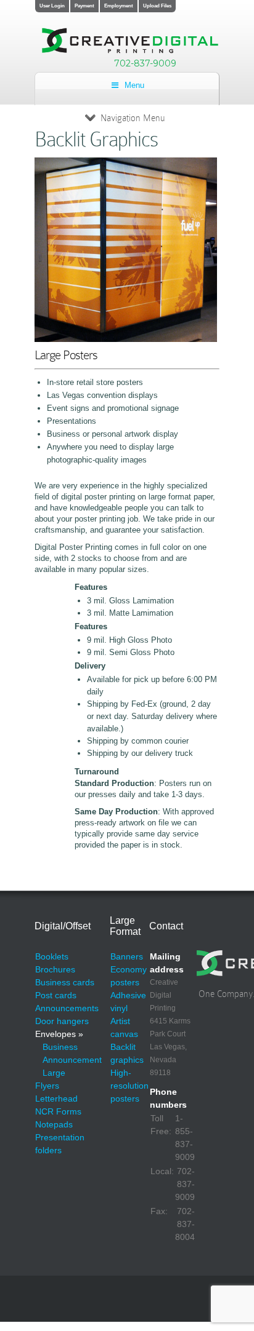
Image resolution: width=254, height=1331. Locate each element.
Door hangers (62, 1021)
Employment (118, 6)
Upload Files (157, 6)
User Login (52, 6)
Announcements (67, 1008)
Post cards (55, 995)
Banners (126, 956)
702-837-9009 (145, 63)
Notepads (54, 1124)
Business (60, 1047)
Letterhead (56, 1098)
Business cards (64, 982)
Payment (84, 6)
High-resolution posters (129, 1085)
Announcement (72, 1060)
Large (54, 1073)
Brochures (55, 969)
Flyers (47, 1086)
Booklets (51, 956)
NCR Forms (58, 1111)
